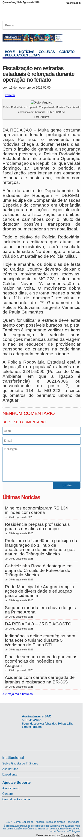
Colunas (47, 52)
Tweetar (10, 95)
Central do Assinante (16, 799)
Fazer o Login (73, 2)
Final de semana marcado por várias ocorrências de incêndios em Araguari (41, 663)
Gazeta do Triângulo (41, 11)
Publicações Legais (22, 55)
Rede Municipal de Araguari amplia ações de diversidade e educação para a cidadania (39, 593)
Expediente (9, 774)
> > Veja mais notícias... (19, 694)
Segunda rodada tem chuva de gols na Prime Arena (40, 611)
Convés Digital (70, 835)
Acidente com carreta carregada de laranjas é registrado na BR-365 (40, 681)
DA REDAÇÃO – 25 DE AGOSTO (38, 625)
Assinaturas (10, 769)
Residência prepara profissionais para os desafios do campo (37, 528)
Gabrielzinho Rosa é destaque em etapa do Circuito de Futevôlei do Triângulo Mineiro (39, 572)
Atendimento (10, 788)
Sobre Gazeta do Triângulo (20, 763)
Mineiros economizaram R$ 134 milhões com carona (36, 512)
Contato (67, 52)
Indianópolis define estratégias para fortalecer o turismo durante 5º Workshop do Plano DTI (40, 642)
